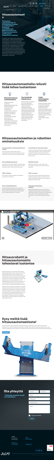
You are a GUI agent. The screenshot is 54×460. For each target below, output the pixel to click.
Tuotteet (14, 6)
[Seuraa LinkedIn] (36, 3)
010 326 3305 (15, 444)
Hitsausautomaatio (22, 6)
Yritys (41, 6)
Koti (10, 6)
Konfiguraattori (47, 8)
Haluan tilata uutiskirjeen (36, 415)
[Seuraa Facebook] (30, 3)
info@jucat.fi (28, 444)
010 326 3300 (28, 439)
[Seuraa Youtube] (33, 3)
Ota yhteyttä (47, 6)
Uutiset (36, 6)
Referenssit (31, 6)
